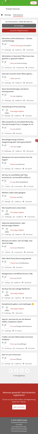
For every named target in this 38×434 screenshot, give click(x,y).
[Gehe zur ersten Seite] (11, 371)
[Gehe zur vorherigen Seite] (16, 371)
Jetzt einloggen (19, 26)
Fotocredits (19, 424)
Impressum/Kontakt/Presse (19, 422)
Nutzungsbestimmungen (19, 427)
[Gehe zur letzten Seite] (27, 371)
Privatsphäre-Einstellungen (19, 431)
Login (33, 3)
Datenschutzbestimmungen (19, 429)
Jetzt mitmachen (19, 407)
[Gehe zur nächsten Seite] (22, 371)
